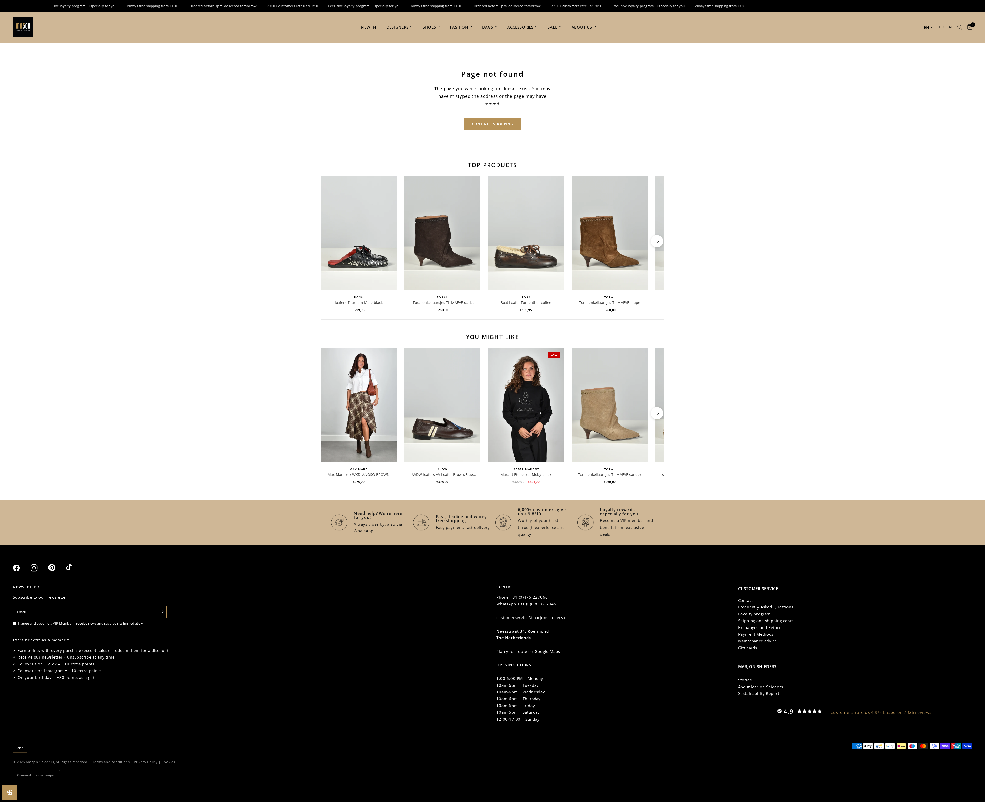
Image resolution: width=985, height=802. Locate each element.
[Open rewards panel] (9, 792)
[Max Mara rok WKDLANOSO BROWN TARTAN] (359, 405)
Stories (745, 679)
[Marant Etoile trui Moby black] (526, 405)
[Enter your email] (161, 612)
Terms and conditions (111, 762)
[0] (968, 27)
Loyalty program (754, 613)
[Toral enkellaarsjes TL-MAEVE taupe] (610, 233)
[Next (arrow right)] (657, 241)
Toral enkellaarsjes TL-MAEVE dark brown (442, 302)
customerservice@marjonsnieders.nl (532, 617)
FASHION (459, 27)
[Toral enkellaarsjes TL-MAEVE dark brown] (442, 233)
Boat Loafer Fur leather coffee (525, 302)
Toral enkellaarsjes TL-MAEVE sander (609, 474)
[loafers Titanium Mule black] (359, 233)
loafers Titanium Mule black (359, 302)
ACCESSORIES (520, 27)
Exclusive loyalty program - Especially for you (61, 6)
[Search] (960, 27)
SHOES (429, 27)
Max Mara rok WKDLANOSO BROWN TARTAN (359, 474)
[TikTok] (74, 567)
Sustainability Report (758, 693)
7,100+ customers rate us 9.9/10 (273, 6)
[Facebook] (21, 568)
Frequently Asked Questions (765, 607)
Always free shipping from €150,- (134, 6)
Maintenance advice (757, 640)
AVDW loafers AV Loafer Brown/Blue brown (442, 474)
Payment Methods (756, 634)
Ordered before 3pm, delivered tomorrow (204, 6)
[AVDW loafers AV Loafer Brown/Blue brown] (442, 405)
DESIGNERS (398, 27)
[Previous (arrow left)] (328, 241)
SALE (552, 27)
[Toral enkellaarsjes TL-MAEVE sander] (610, 405)
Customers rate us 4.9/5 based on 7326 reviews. (881, 712)
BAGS (487, 27)
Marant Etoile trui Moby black (525, 474)
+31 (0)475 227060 (529, 597)
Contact (745, 600)
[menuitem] (368, 27)
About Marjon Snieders (760, 686)
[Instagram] (39, 568)
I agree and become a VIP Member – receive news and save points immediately (80, 623)
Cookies (168, 762)
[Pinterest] (56, 567)
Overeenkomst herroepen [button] (36, 775)
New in (368, 27)
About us (582, 27)
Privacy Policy (146, 762)
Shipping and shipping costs (765, 620)
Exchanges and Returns (761, 627)
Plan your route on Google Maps (528, 651)
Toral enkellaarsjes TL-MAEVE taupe (609, 302)
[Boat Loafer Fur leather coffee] (526, 233)
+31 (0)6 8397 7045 (536, 603)
